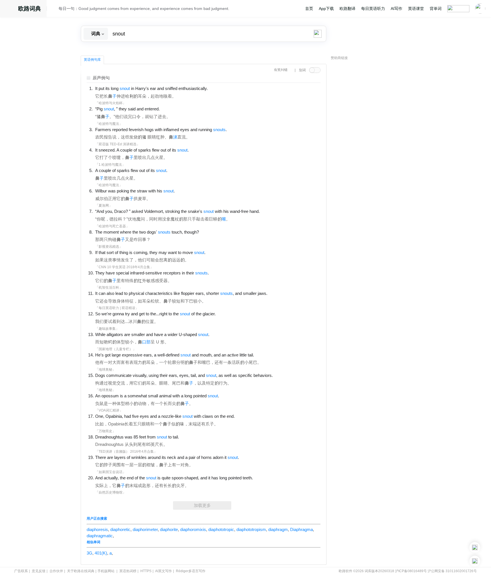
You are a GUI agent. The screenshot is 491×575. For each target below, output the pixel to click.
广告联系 (21, 571)
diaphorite (169, 529)
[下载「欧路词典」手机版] (474, 547)
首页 (309, 8)
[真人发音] (217, 88)
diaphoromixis (193, 529)
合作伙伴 (56, 571)
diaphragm (278, 529)
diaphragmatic (100, 536)
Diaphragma (301, 529)
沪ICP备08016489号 (411, 571)
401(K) (101, 553)
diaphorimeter (145, 529)
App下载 (326, 8)
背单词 (436, 8)
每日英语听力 (373, 8)
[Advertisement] (373, 149)
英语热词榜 (127, 571)
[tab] (92, 60)
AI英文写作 (163, 571)
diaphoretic (120, 529)
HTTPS (145, 571)
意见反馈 (38, 571)
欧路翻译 (347, 8)
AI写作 (396, 8)
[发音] (54, 9)
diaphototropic (221, 529)
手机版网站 (106, 571)
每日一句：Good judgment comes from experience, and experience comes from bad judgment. (144, 8)
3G (89, 553)
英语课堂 (416, 8)
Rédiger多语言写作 (190, 571)
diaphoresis (97, 529)
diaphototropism (251, 529)
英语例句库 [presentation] (92, 60)
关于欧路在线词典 (80, 571)
